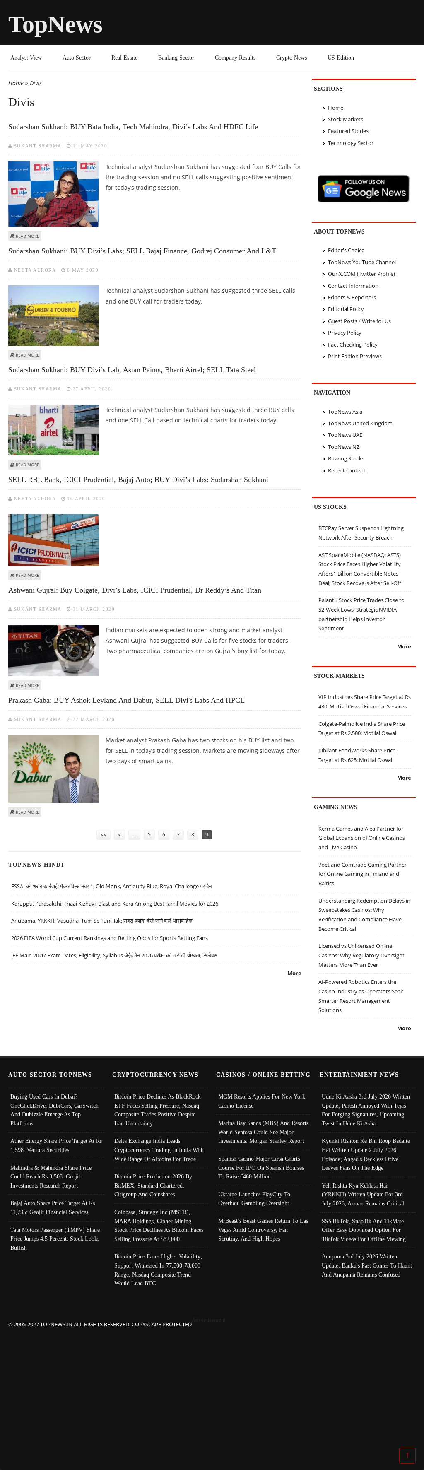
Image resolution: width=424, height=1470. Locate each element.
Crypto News (291, 57)
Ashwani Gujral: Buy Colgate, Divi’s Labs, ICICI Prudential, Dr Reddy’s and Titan (134, 590)
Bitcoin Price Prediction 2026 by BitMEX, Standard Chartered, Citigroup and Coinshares (153, 1185)
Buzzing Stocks (346, 458)
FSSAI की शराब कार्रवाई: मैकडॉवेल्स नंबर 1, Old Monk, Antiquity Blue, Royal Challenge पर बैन (111, 886)
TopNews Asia (345, 411)
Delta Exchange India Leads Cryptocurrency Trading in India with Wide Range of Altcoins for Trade (159, 1149)
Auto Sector (77, 57)
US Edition (341, 57)
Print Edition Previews (355, 356)
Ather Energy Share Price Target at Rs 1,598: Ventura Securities (56, 1145)
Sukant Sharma (38, 145)
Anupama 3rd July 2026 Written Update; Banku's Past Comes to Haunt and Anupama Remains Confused (367, 1265)
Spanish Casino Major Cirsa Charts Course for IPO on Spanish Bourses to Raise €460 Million (261, 1167)
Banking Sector (176, 57)
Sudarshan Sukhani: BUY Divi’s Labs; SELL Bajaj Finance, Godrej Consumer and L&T (142, 251)
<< (103, 834)
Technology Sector (350, 143)
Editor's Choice (346, 250)
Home (16, 83)
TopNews (55, 24)
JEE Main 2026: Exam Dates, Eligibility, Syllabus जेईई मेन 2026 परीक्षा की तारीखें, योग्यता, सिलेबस (114, 955)
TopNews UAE (345, 435)
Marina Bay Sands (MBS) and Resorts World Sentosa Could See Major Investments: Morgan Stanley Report (263, 1132)
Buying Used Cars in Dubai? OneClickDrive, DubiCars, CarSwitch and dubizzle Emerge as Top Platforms (54, 1110)
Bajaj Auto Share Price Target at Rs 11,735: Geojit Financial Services (52, 1207)
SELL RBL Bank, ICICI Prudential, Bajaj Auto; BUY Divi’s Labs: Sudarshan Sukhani (138, 479)
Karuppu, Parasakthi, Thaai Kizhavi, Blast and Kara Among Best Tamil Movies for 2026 (114, 903)
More (294, 973)
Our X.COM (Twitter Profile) (361, 273)
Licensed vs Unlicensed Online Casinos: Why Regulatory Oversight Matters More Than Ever (361, 955)
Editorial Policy (346, 309)
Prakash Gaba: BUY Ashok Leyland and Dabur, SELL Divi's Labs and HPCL (126, 700)
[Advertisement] (212, 1387)
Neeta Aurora (35, 269)
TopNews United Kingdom (360, 423)
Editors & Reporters (352, 297)
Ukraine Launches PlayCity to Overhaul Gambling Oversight (254, 1199)
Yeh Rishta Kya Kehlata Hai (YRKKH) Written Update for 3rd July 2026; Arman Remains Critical (363, 1194)
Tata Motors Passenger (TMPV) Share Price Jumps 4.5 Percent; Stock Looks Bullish (55, 1239)
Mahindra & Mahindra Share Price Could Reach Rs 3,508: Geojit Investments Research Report (51, 1176)
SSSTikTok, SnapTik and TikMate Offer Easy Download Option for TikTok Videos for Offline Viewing (364, 1230)
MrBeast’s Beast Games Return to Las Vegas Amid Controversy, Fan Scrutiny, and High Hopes (263, 1229)
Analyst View (26, 57)
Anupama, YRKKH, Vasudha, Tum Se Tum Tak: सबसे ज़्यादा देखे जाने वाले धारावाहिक (102, 920)
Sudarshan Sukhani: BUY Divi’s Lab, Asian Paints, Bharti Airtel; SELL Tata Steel (132, 370)
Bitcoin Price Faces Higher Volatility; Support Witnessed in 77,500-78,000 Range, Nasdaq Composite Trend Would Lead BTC (158, 1270)
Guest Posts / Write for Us (359, 321)
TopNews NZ (343, 447)
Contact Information (353, 285)
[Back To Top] (407, 1455)
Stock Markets (345, 119)
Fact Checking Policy (353, 344)
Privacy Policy (344, 332)
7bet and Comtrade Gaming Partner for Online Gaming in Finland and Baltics (362, 874)
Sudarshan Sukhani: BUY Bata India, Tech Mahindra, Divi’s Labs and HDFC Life (133, 127)
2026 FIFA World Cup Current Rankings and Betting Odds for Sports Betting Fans (109, 938)
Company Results (235, 57)
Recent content (347, 470)
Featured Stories (348, 131)
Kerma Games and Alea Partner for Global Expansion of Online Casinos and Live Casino (361, 838)
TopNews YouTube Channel (362, 262)
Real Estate (124, 57)
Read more (27, 236)
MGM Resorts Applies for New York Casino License (261, 1101)
